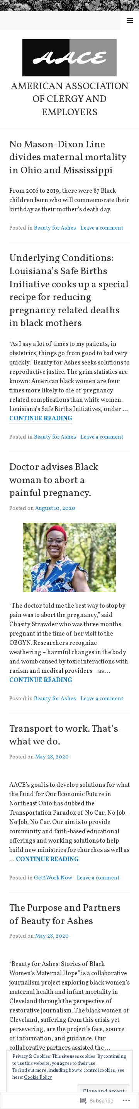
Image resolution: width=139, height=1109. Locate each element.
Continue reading (40, 419)
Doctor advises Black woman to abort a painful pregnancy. (53, 480)
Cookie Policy (38, 1077)
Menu (130, 20)
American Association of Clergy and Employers (70, 99)
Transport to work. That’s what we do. (63, 735)
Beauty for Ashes (55, 228)
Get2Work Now (53, 878)
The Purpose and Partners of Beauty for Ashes (64, 915)
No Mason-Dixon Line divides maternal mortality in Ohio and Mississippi (67, 158)
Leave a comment (102, 228)
